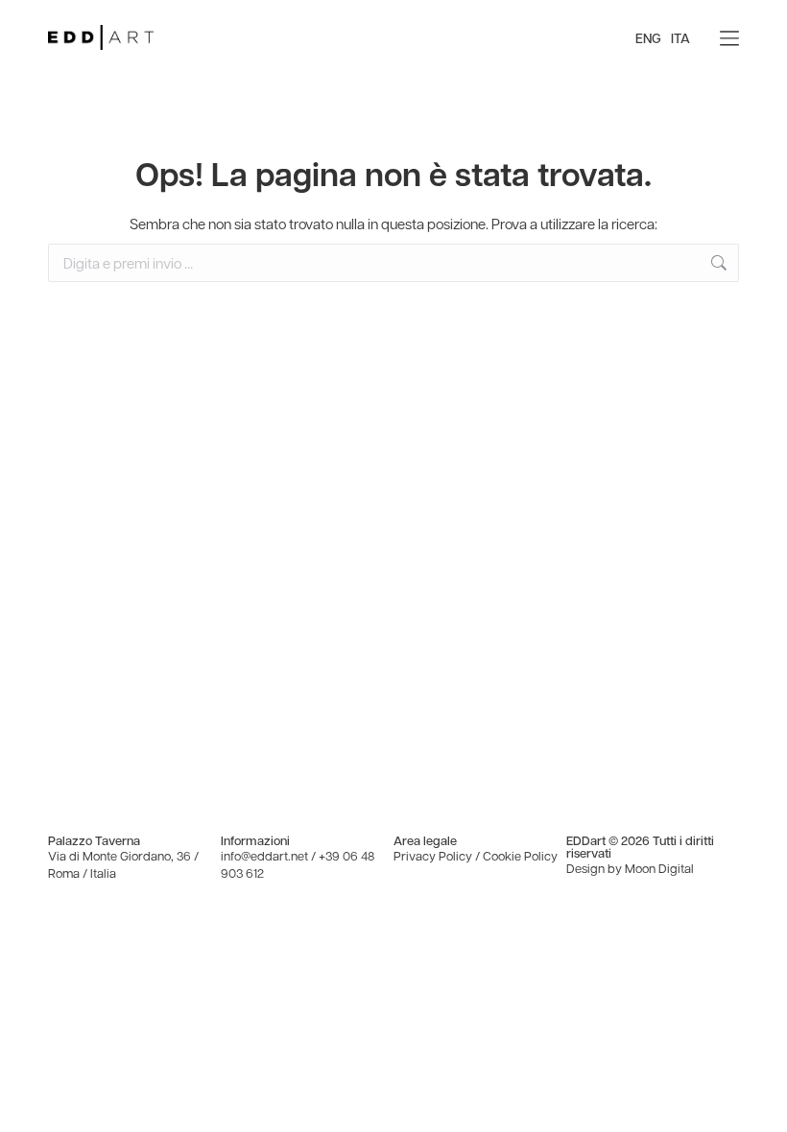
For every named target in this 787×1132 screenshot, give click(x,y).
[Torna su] (758, 1103)
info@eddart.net (264, 855)
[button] (729, 38)
